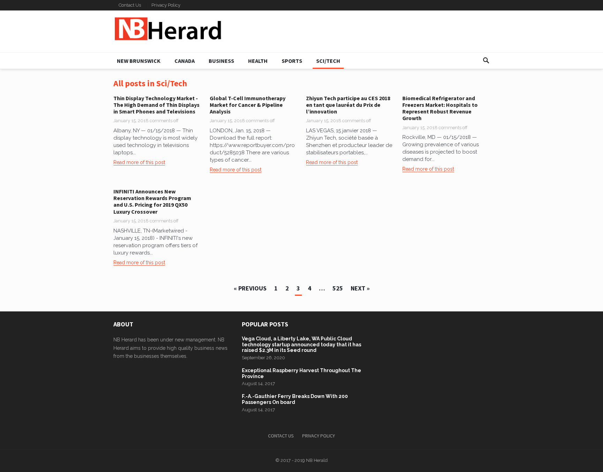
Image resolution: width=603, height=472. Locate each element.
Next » (360, 288)
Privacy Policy (165, 5)
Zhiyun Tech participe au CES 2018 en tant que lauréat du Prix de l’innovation (348, 105)
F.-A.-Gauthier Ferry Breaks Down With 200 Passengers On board (295, 399)
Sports (292, 60)
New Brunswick (139, 60)
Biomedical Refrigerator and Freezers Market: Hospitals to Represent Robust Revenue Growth (440, 108)
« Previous (250, 288)
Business (221, 60)
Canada (184, 60)
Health (258, 60)
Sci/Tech (328, 60)
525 (338, 288)
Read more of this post (139, 162)
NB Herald (317, 460)
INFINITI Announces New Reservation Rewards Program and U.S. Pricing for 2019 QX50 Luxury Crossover (152, 201)
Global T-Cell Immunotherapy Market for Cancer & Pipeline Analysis (247, 105)
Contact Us (130, 5)
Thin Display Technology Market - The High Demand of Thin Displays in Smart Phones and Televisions (156, 105)
